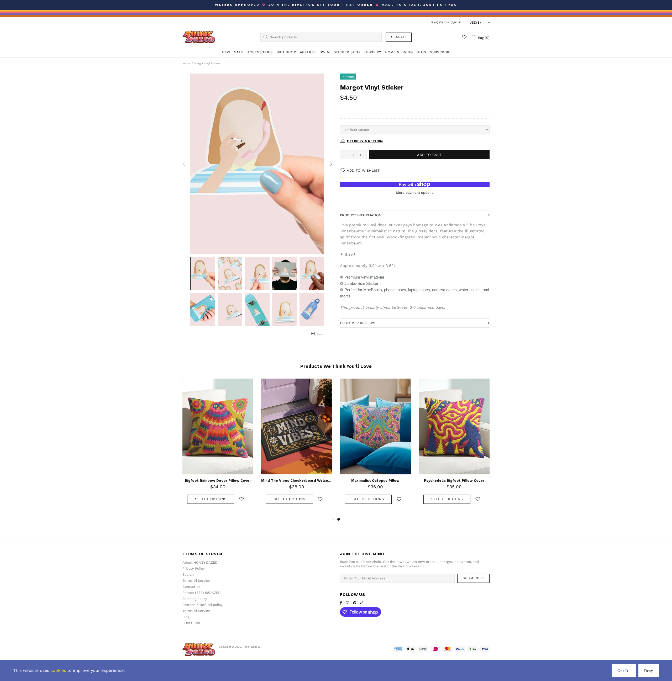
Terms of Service (196, 581)
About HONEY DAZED (199, 562)
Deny (648, 671)
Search (398, 37)
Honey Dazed (198, 37)
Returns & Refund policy (202, 605)
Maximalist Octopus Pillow (375, 481)
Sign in (455, 22)
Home (186, 63)
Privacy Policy (193, 568)
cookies (58, 670)
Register (438, 22)
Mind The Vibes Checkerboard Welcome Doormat (296, 481)
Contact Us (191, 587)
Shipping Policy (194, 599)
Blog (186, 617)
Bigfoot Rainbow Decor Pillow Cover (218, 481)
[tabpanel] (375, 446)
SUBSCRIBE (191, 623)
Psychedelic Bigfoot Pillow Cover (454, 481)
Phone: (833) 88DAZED (201, 593)
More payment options (414, 193)
